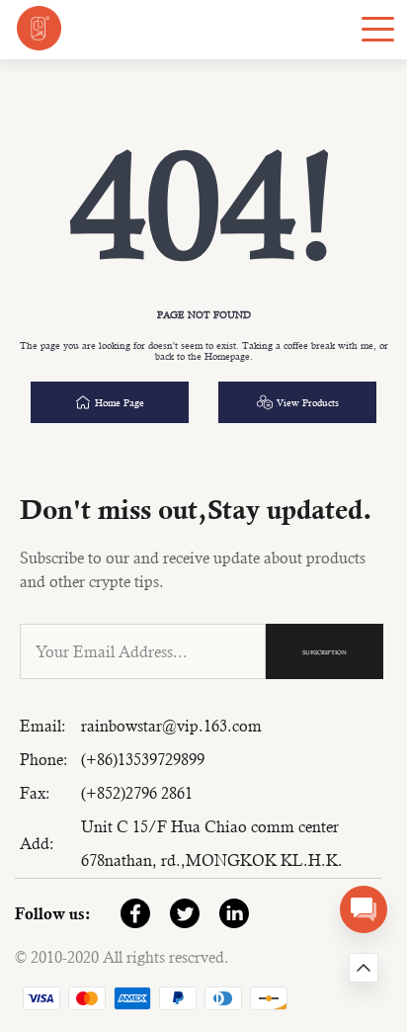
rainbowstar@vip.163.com (171, 726)
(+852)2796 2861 (137, 793)
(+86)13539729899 (142, 759)
